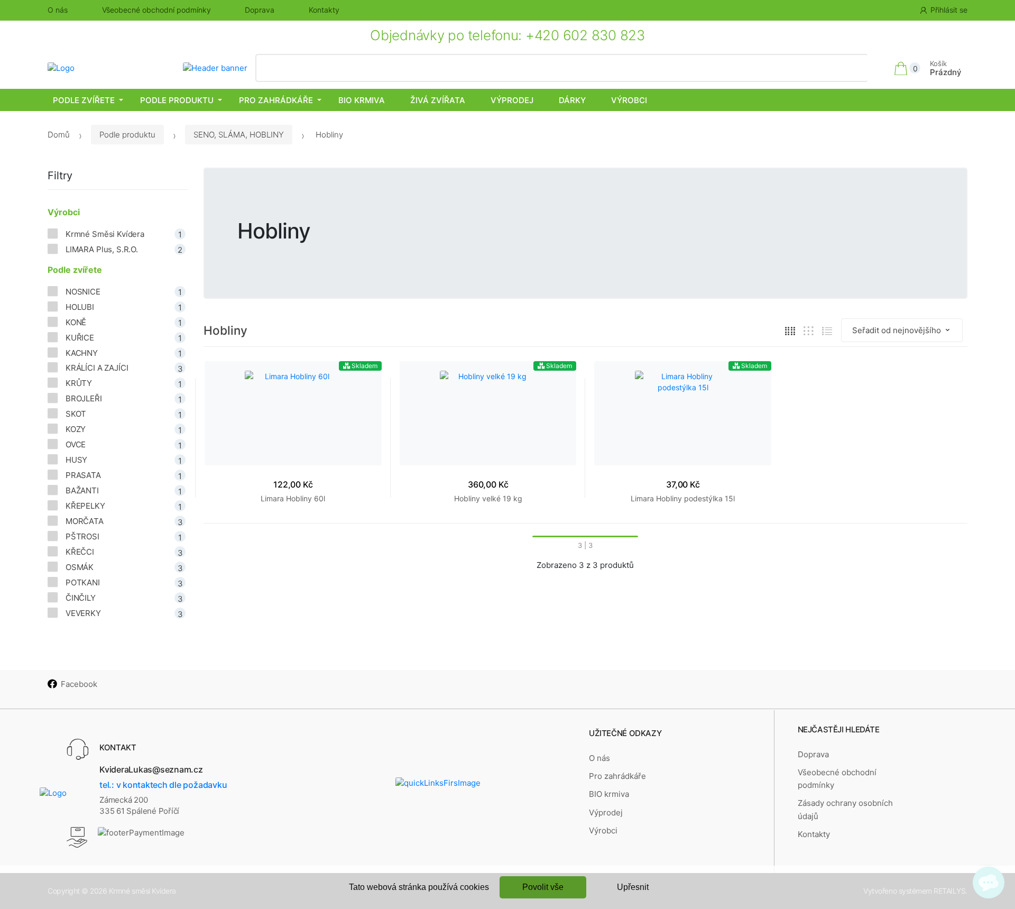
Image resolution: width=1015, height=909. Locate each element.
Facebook (79, 684)
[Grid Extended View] (808, 330)
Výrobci (629, 100)
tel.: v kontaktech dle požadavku (163, 784)
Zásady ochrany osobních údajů (845, 809)
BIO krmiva (361, 100)
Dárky (572, 100)
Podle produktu (177, 100)
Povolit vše (543, 887)
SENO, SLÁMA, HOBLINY (238, 135)
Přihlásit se (948, 9)
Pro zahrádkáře (276, 100)
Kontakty (324, 9)
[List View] (827, 330)
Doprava (259, 9)
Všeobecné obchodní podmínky (156, 9)
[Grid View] (790, 330)
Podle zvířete (84, 100)
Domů (59, 135)
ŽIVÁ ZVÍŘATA (437, 100)
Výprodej (512, 100)
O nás (58, 9)
